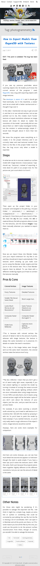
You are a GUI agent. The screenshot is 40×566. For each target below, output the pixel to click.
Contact (9, 2)
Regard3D (6, 93)
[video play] (20, 73)
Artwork (26, 2)
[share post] (32, 50)
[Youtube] (11, 5)
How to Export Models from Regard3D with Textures (20, 41)
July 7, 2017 (7, 50)
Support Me (17, 2)
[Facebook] (20, 5)
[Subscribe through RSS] (29, 5)
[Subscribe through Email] (26, 5)
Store (32, 2)
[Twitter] (14, 5)
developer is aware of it (15, 99)
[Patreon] (23, 5)
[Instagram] (17, 5)
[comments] (35, 50)
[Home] (20, 13)
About (3, 2)
